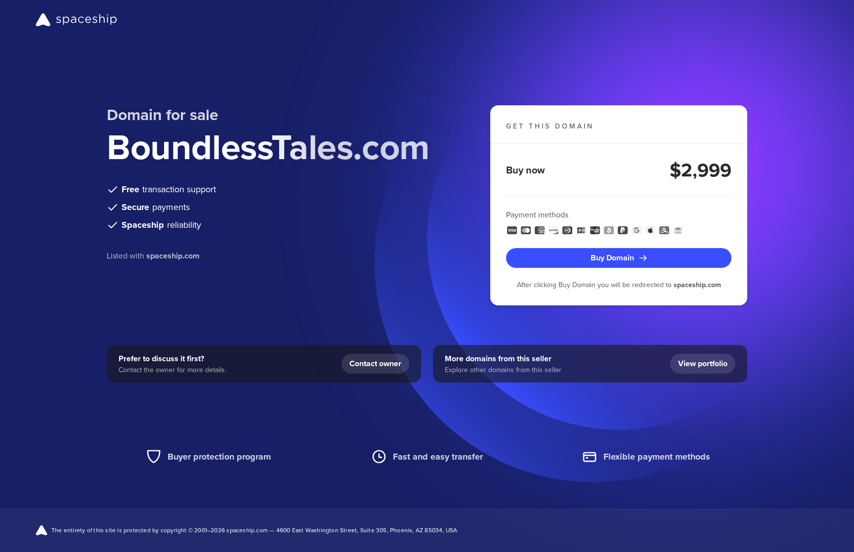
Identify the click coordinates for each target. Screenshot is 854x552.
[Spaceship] (76, 20)
